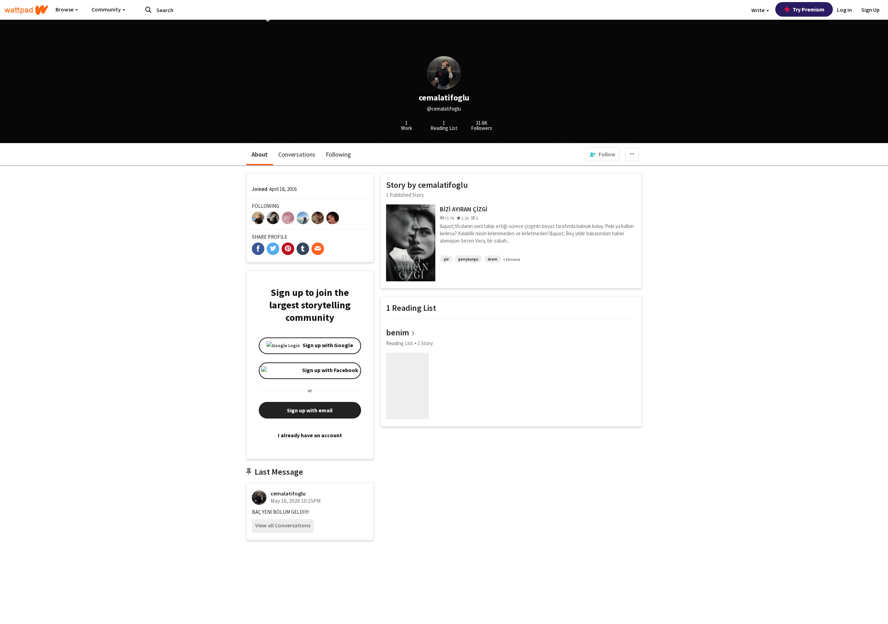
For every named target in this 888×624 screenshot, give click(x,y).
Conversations (296, 154)
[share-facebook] (258, 249)
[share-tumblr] (303, 249)
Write (758, 10)
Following (338, 154)
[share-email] (317, 249)
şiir (446, 259)
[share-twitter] (273, 249)
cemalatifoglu (288, 493)
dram (492, 259)
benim (397, 332)
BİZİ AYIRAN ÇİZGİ (463, 209)
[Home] (26, 10)
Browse (65, 9)
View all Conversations (282, 525)
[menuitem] (603, 154)
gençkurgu (468, 259)
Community (107, 9)
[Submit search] (148, 9)
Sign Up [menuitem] (870, 9)
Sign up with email (310, 410)
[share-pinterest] (288, 249)
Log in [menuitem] (844, 9)
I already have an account (310, 435)
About (259, 154)
